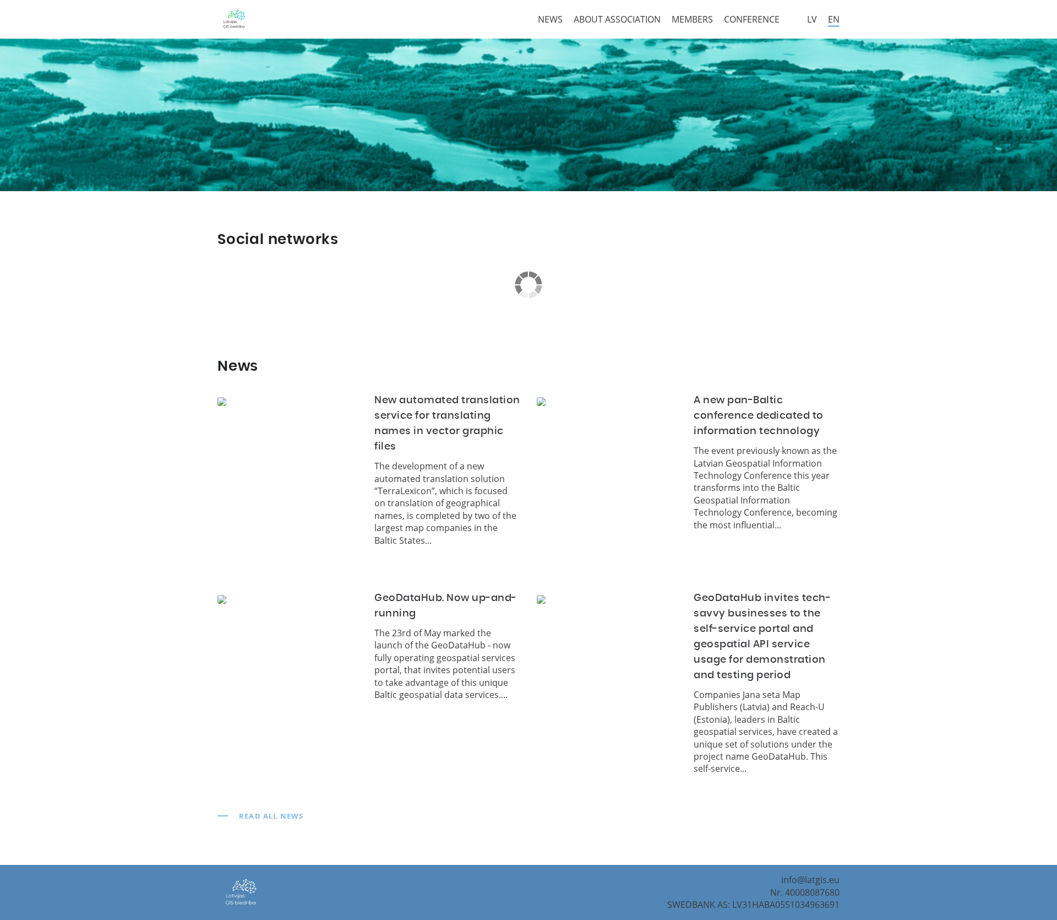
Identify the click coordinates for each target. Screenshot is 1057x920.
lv (812, 19)
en (834, 19)
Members (692, 19)
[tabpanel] (528, 115)
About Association (617, 19)
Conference (752, 19)
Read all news (271, 816)
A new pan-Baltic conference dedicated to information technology (759, 416)
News (550, 19)
